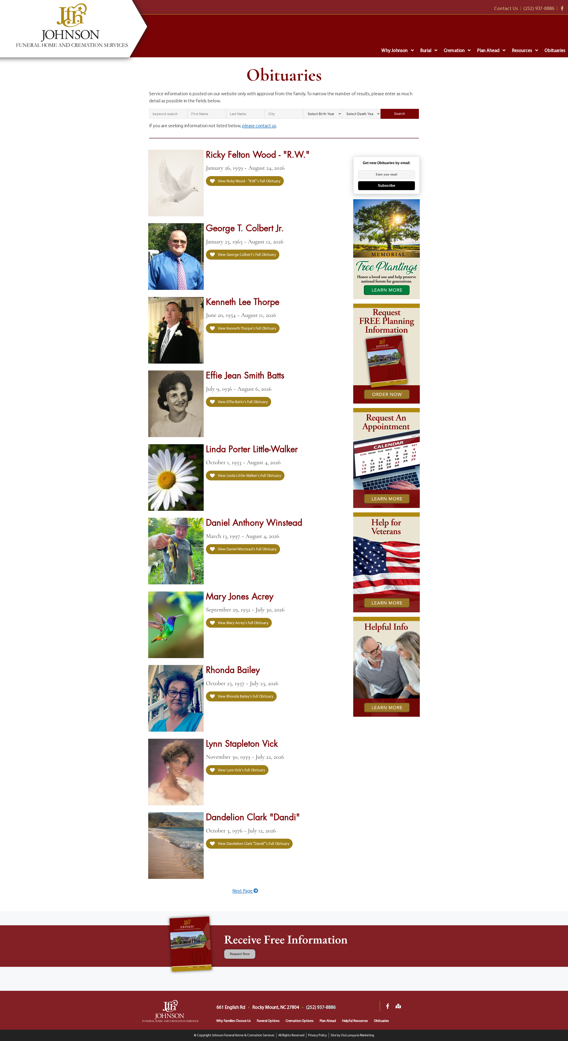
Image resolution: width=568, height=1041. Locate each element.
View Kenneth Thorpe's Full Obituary (246, 328)
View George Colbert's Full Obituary (246, 254)
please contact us (259, 125)
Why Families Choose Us (233, 1020)
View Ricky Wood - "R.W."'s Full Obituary (248, 181)
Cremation (454, 50)
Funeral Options (268, 1020)
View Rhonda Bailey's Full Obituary (245, 696)
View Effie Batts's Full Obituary (242, 401)
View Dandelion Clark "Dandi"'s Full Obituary (253, 843)
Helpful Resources (355, 1020)
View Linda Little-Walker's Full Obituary (249, 475)
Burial (426, 50)
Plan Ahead (488, 50)
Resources (522, 50)
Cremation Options (300, 1020)
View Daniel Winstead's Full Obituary (247, 549)
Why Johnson (394, 50)
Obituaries (554, 50)
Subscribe (386, 185)
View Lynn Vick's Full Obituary (241, 770)
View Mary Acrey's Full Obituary (242, 622)
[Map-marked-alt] (398, 1006)
